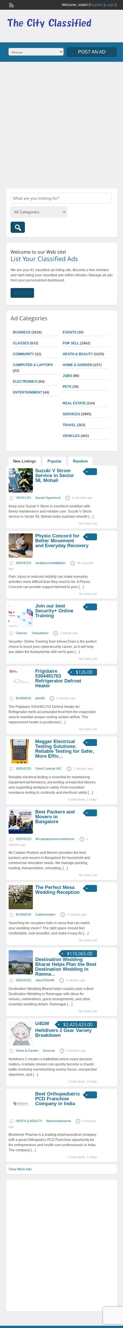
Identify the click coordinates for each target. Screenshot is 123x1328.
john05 (40, 698)
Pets (67, 387)
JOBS (67, 376)
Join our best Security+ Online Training (54, 610)
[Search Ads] (18, 227)
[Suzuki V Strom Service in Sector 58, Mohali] (21, 491)
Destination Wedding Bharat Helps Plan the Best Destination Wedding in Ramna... (65, 967)
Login (110, 5)
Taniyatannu (39, 633)
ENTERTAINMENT (27, 392)
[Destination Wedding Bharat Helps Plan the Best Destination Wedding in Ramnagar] (21, 973)
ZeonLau (49, 1050)
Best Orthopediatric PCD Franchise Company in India (57, 1098)
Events (69, 332)
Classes (21, 343)
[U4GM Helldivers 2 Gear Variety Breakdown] (21, 1044)
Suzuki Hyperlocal (47, 497)
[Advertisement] (61, 124)
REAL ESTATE (74, 403)
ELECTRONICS (25, 382)
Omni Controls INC (48, 768)
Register (96, 5)
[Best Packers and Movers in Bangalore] (21, 833)
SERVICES (71, 414)
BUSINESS (22, 332)
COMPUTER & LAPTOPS (33, 365)
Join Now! (22, 293)
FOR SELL (71, 343)
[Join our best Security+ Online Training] (21, 627)
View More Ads (20, 1169)
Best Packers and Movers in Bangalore (55, 816)
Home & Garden (77, 365)
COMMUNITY (23, 354)
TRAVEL (69, 425)
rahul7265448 (44, 980)
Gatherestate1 (45, 914)
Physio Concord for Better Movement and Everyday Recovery (61, 540)
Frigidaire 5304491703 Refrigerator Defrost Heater (58, 678)
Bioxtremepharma (58, 1121)
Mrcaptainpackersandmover (55, 839)
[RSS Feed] (11, 4)
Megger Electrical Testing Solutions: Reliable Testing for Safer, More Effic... (64, 749)
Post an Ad (92, 51)
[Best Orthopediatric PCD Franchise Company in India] (21, 1115)
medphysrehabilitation (50, 563)
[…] (91, 517)
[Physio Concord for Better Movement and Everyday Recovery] (21, 557)
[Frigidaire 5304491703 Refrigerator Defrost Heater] (21, 692)
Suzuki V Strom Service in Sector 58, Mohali (54, 475)
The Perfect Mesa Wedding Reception (57, 890)
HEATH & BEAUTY (78, 354)
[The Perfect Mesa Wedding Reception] (21, 908)
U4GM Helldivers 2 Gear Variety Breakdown (63, 1029)
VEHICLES (71, 436)
